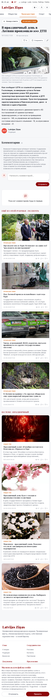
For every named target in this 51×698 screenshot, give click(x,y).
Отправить (42, 184)
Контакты (30, 653)
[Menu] (47, 7)
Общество (12, 14)
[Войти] (41, 7)
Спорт (41, 14)
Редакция (6, 653)
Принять (38, 694)
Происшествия (28, 14)
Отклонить (13, 694)
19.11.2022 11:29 (7, 35)
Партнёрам (31, 656)
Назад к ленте (12, 21)
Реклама (30, 649)
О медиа (5, 649)
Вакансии (6, 656)
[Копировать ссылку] (47, 40)
